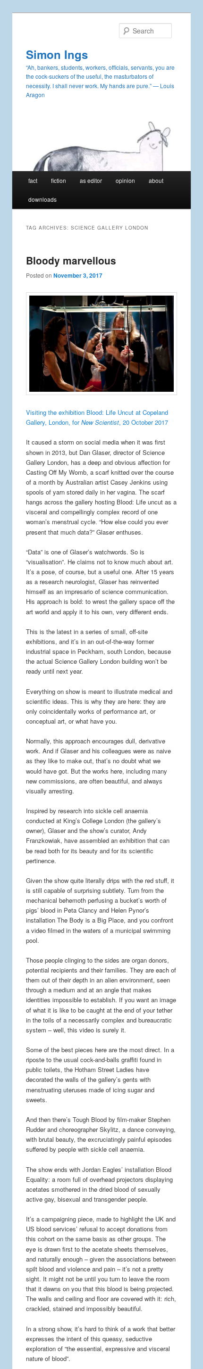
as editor (91, 180)
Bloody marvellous (71, 260)
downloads (42, 199)
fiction (58, 180)
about (156, 180)
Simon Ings (57, 54)
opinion (125, 180)
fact (32, 180)
